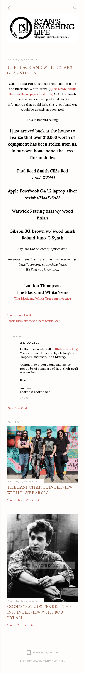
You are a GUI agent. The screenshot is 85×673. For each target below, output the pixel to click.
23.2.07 (24, 398)
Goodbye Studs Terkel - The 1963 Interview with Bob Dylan (39, 612)
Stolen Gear (52, 320)
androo (25, 343)
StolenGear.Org (66, 349)
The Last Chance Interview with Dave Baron (40, 489)
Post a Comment (19, 407)
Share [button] (10, 315)
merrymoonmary (54, 660)
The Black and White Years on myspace (42, 298)
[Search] (75, 7)
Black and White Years (30, 320)
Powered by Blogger (46, 652)
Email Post (24, 315)
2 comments (25, 625)
